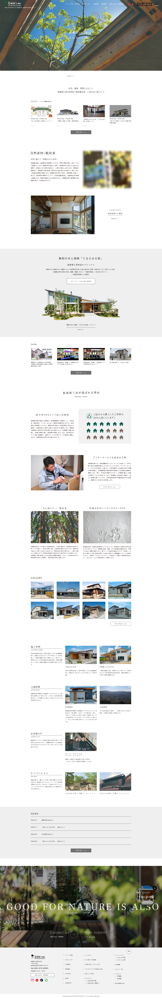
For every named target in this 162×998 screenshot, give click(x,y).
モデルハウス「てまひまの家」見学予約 (81, 281)
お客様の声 (68, 983)
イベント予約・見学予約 (72, 4)
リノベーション (119, 955)
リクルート (118, 974)
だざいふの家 (121, 960)
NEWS (67, 978)
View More (107, 487)
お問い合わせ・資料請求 (116, 4)
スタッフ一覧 (119, 969)
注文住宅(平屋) (92, 980)
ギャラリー (88, 978)
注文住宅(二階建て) (93, 983)
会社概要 (117, 964)
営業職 (119, 976)
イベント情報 (69, 955)
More (80, 329)
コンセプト (88, 955)
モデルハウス (86, 4)
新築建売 (103, 4)
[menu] (157, 4)
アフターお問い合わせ (144, 4)
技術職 (119, 978)
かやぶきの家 (121, 957)
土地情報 (95, 4)
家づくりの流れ (89, 973)
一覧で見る (79, 132)
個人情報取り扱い (120, 983)
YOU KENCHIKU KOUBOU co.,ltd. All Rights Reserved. (85, 996)
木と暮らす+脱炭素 (90, 959)
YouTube (68, 973)
